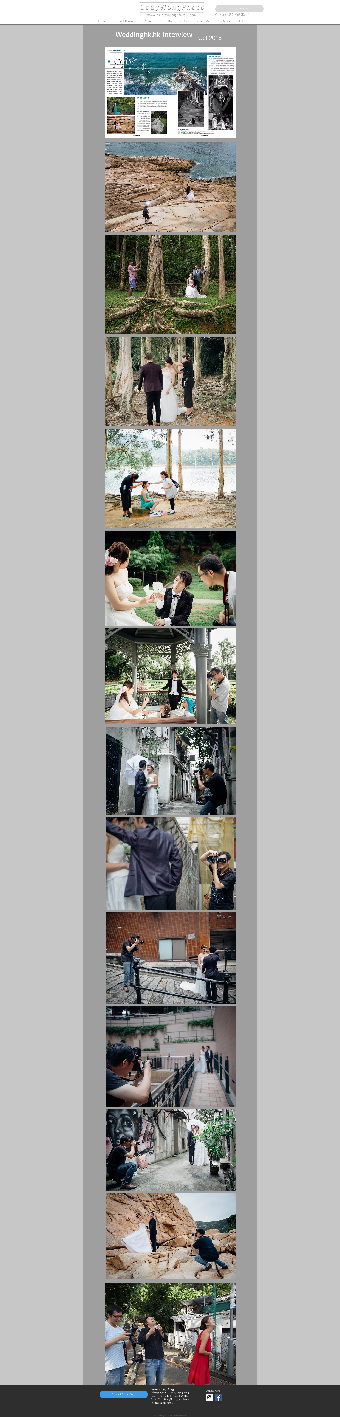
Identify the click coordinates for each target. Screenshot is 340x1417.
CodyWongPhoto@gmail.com (173, 1399)
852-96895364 (238, 15)
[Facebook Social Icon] (218, 1397)
